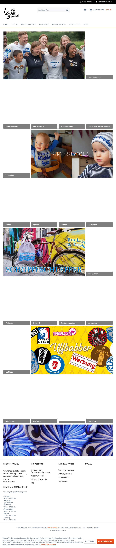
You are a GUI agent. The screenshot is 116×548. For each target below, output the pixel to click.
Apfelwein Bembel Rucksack (44, 252)
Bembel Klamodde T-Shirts (72, 154)
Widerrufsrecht (37, 476)
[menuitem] (86, 1)
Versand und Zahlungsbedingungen (40, 471)
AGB (32, 483)
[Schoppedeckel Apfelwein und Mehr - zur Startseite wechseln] (11, 13)
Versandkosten (52, 527)
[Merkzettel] (85, 10)
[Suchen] (67, 10)
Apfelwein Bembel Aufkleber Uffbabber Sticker (72, 350)
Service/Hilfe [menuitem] (104, 2)
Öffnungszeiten (65, 474)
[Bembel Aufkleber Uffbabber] (44, 55)
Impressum (63, 481)
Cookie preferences (66, 470)
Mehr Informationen (48, 544)
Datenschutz (63, 477)
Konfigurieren (105, 541)
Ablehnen (90, 541)
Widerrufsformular (39, 479)
